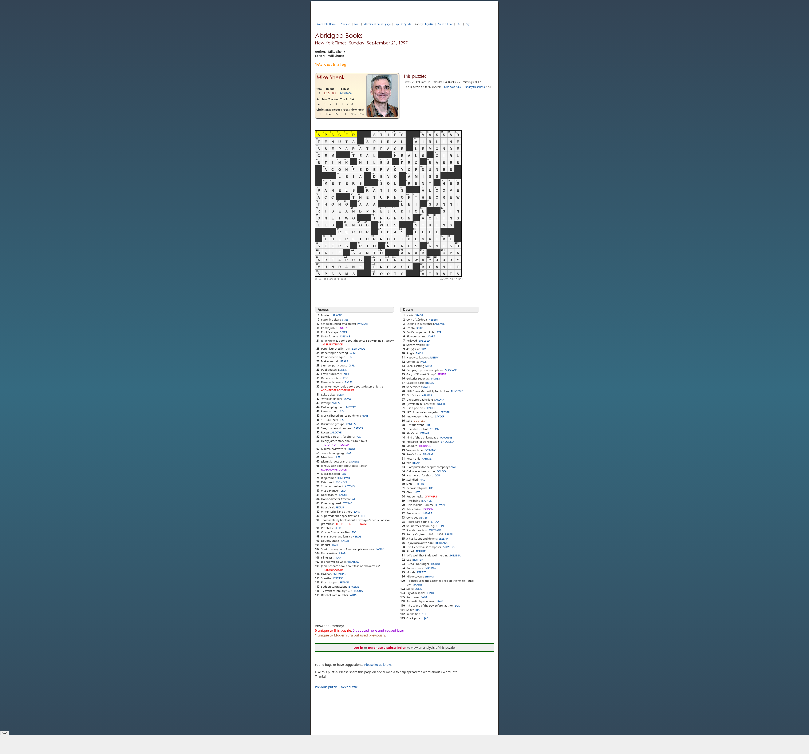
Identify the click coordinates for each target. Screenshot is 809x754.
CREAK (435, 522)
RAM (440, 601)
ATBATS (354, 595)
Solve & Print (445, 23)
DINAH (424, 433)
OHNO (430, 593)
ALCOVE (336, 432)
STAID (426, 387)
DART (431, 336)
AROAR (439, 399)
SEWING (428, 454)
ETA (439, 332)
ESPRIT (421, 572)
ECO (457, 605)
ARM (429, 366)
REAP (416, 463)
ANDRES (435, 378)
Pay (468, 23)
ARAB (342, 553)
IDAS (357, 511)
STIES (345, 319)
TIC (431, 488)
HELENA (455, 555)
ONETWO (344, 478)
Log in (358, 647)
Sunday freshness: (474, 87)
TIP (428, 345)
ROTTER (418, 559)
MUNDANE (341, 574)
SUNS (418, 589)
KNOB (343, 495)
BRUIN (449, 534)
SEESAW (444, 538)
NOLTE (441, 404)
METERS (351, 407)
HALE (335, 545)
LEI (338, 457)
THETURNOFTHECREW (335, 445)
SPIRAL (344, 332)
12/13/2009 (345, 93)
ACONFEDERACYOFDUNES (337, 390)
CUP (420, 328)
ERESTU (445, 412)
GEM (353, 353)
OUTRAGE (435, 530)
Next (356, 23)
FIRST (429, 425)
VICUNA (431, 568)
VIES (424, 362)
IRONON (341, 482)
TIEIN (440, 526)
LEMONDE (358, 348)
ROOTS (358, 591)
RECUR (339, 507)
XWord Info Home (326, 23)
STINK (343, 370)
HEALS (344, 361)
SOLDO (441, 471)
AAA (348, 453)
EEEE (362, 516)
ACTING (350, 486)
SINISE (442, 374)
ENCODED (447, 442)
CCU (437, 475)
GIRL (352, 365)
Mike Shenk (330, 77)
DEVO (347, 399)
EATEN (424, 517)
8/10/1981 (330, 93)
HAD (422, 479)
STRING (347, 503)
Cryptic (429, 23)
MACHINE (446, 437)
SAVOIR (439, 416)
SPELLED (424, 340)
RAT (418, 610)
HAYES (418, 584)
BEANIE (344, 582)
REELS (430, 383)
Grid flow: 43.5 (452, 87)
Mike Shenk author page (377, 23)
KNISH (345, 541)
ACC (358, 436)
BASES (348, 382)
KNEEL (431, 408)
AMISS (336, 403)
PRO (345, 378)
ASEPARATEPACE (332, 344)
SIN (344, 474)
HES (341, 420)
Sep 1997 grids (403, 23)
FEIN (421, 484)
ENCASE (338, 578)
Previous (345, 23)
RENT (365, 415)
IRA (424, 349)
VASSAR (363, 324)
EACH (419, 353)
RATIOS (358, 428)
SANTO (380, 549)
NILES (347, 374)
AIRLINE (345, 336)
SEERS (338, 528)
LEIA (341, 394)
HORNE (436, 564)
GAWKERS (431, 496)
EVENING (430, 450)
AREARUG (353, 562)
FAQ (459, 23)
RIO (354, 532)
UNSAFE (427, 513)
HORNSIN (425, 446)
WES (354, 499)
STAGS (419, 315)
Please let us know (377, 664)
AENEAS (427, 395)
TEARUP (421, 551)
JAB (426, 618)
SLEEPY (433, 357)
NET (417, 492)
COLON (434, 429)
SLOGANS (451, 370)
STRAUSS (448, 547)
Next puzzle (349, 687)
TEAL (350, 357)
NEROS (356, 536)
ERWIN (440, 505)
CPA (338, 557)
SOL (342, 411)
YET (424, 614)
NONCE (427, 501)
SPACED (337, 315)
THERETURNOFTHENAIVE (352, 524)
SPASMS (354, 586)
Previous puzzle (326, 687)
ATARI (453, 467)
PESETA (433, 319)
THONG (351, 449)
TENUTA (342, 328)
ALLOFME (457, 391)
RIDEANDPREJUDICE (334, 469)
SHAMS (429, 576)
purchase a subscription (387, 647)
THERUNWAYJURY (332, 570)
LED (343, 490)
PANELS (351, 424)
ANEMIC (439, 324)
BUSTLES (419, 420)
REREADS (441, 543)
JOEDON (428, 509)
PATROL (426, 458)
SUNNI (354, 461)
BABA (424, 597)
